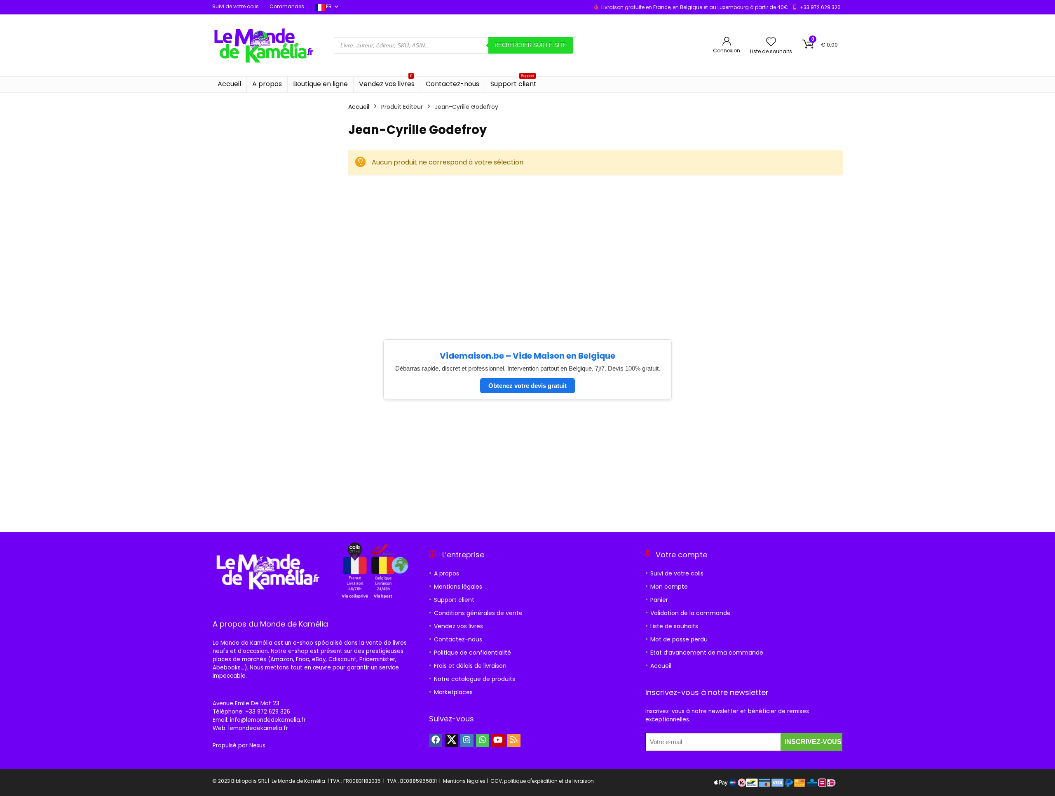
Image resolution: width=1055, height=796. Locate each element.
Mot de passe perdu (679, 639)
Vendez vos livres (387, 83)
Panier (659, 600)
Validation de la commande (690, 613)
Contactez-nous (452, 84)
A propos (267, 84)
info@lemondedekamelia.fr (268, 720)
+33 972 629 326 (820, 7)
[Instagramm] (467, 740)
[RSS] (513, 740)
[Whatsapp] (482, 740)
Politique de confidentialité (472, 652)
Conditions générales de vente (478, 613)
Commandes (287, 6)
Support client (513, 83)
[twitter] (451, 740)
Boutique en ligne (320, 84)
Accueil (229, 84)
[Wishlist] (771, 42)
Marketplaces (453, 692)
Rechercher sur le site (531, 45)
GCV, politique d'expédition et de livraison (542, 780)
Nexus (257, 745)
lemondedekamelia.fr (258, 728)
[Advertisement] (595, 245)
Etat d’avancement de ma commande (706, 652)
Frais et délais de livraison (470, 666)
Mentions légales (458, 586)
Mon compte (669, 586)
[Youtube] (498, 740)
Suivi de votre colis (235, 6)
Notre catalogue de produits (474, 679)
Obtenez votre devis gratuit (527, 385)
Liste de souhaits (674, 626)
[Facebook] (435, 740)
